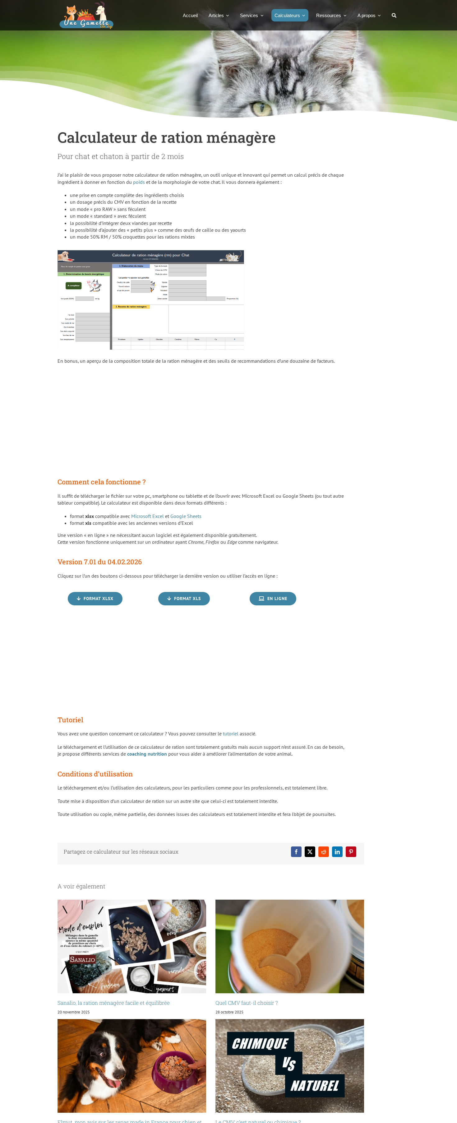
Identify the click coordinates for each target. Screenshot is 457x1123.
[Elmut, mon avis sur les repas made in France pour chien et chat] (132, 1066)
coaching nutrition (147, 754)
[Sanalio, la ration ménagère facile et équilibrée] (132, 946)
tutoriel (230, 733)
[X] (310, 852)
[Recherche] (394, 15)
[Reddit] (323, 852)
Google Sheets (185, 516)
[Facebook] (296, 852)
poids (139, 182)
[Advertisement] (207, 420)
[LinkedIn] (337, 852)
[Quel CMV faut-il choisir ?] (289, 946)
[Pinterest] (351, 852)
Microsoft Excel (147, 516)
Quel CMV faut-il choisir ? (246, 1002)
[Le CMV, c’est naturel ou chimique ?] (289, 1066)
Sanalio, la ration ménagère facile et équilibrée (114, 1002)
